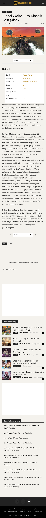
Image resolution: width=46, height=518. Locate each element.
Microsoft (26, 78)
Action (25, 85)
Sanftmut (7, 455)
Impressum (8, 509)
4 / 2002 (26, 98)
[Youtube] (29, 501)
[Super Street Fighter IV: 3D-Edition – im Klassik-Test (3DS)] (6, 330)
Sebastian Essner (27, 366)
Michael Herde (23, 332)
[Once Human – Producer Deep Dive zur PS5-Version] (6, 375)
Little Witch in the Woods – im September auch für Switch (26, 362)
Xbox (24, 88)
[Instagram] (23, 501)
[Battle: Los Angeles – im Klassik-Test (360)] (6, 341)
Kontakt (30, 511)
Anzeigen (23, 511)
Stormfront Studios (30, 81)
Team (16, 509)
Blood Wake (27, 75)
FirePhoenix (8, 462)
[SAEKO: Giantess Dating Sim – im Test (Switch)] (6, 352)
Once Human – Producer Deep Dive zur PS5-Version (28, 373)
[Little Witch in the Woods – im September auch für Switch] (6, 364)
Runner (6, 477)
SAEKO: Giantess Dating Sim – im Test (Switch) (27, 350)
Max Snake (7, 426)
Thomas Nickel (23, 355)
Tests (4, 12)
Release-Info (17, 366)
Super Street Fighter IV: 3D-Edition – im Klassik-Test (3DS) (27, 328)
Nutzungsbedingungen (11, 511)
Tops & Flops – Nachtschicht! (22, 433)
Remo (5, 438)
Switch (15, 355)
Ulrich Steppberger (11, 24)
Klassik (9, 12)
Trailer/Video (17, 377)
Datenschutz (24, 509)
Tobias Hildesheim (24, 344)
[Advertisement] (23, 300)
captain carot (8, 448)
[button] (43, 3)
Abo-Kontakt (38, 511)
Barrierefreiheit (34, 509)
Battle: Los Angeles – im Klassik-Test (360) (26, 339)
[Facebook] (17, 501)
